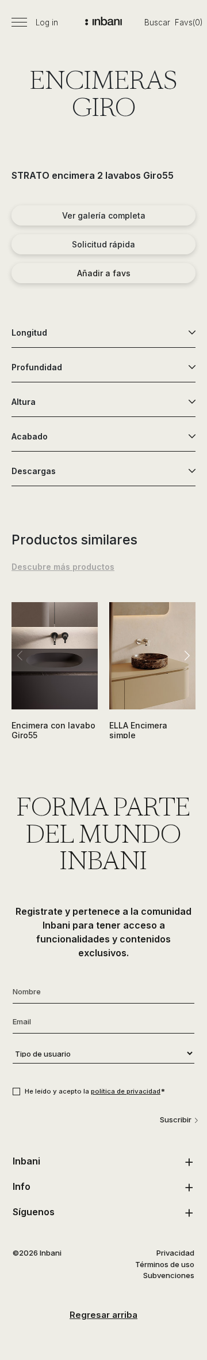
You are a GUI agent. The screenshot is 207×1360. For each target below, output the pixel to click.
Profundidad (37, 367)
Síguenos (34, 1212)
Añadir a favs (104, 273)
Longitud (29, 332)
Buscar (157, 22)
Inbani (26, 1161)
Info (21, 1186)
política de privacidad (125, 1091)
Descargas (34, 471)
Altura (24, 402)
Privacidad (175, 1252)
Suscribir (175, 1119)
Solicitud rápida (103, 244)
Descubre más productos (63, 567)
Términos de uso (164, 1264)
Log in (47, 22)
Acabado (30, 436)
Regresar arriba (103, 1314)
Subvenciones (168, 1275)
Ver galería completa (103, 215)
